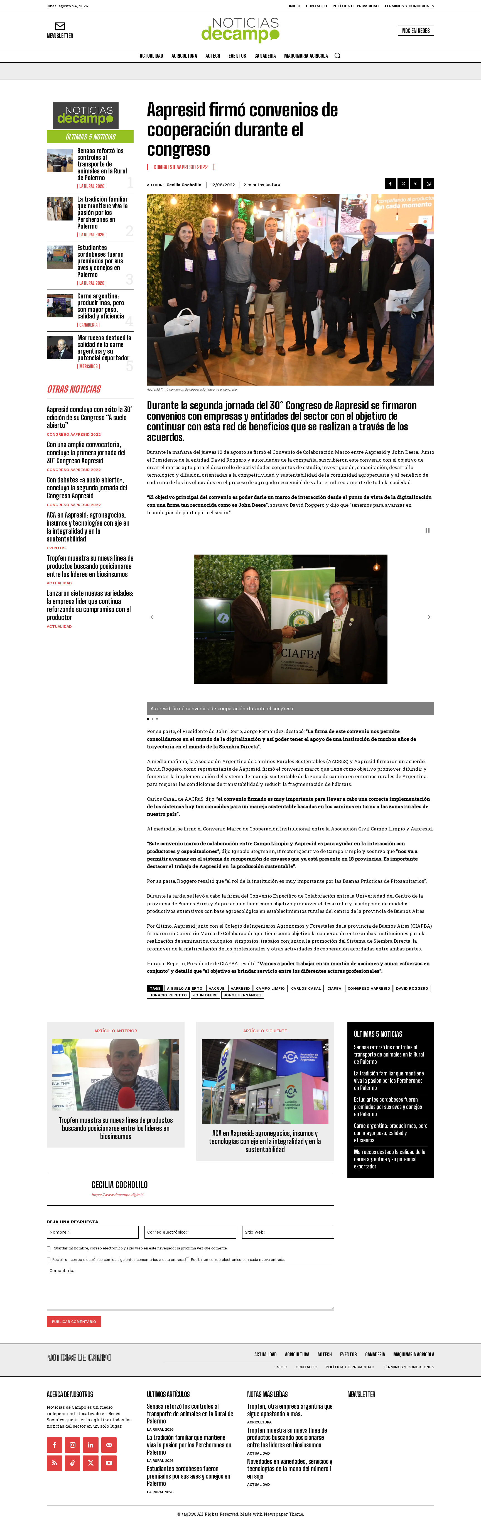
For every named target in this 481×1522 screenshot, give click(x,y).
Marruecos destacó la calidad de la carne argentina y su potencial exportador (104, 348)
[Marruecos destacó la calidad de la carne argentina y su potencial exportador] (60, 347)
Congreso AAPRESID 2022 (74, 434)
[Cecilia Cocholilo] (72, 1188)
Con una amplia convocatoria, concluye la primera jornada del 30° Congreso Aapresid (86, 452)
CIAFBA (334, 988)
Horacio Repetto (168, 995)
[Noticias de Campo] (240, 31)
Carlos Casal (306, 988)
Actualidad (59, 583)
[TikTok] (72, 1463)
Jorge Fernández (243, 995)
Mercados (88, 366)
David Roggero (412, 988)
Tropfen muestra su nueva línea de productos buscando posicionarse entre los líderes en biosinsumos (90, 566)
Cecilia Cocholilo (184, 184)
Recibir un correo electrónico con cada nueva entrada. (238, 1259)
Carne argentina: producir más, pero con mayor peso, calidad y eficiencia (100, 306)
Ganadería (88, 325)
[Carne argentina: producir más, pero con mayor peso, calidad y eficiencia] (60, 305)
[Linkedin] (90, 1445)
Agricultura (259, 1422)
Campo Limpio (270, 988)
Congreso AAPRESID (369, 988)
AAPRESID (240, 988)
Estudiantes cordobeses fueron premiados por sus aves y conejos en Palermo (100, 261)
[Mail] (109, 1445)
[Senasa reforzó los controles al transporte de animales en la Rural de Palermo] (60, 160)
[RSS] (54, 1463)
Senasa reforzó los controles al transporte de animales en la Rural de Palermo (102, 164)
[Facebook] (390, 183)
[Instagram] (72, 1445)
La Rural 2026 (91, 186)
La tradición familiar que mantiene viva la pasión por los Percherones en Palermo (102, 212)
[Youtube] (109, 1463)
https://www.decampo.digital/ (117, 1195)
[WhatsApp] (428, 183)
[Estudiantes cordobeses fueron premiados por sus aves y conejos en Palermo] (60, 257)
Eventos (56, 548)
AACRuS (217, 988)
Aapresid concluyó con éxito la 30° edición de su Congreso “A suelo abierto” (89, 417)
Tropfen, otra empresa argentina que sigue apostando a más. (290, 1410)
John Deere (205, 995)
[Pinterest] (415, 183)
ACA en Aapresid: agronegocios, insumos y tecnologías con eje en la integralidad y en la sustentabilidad (88, 527)
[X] (403, 183)
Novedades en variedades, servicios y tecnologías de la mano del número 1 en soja (289, 1469)
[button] (337, 55)
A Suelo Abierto (185, 988)
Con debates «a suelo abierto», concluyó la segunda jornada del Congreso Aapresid (87, 488)
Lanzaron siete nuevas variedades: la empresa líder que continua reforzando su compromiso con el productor (90, 605)
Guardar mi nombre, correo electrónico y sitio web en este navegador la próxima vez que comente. (141, 1248)
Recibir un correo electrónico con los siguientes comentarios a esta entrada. (118, 1259)
